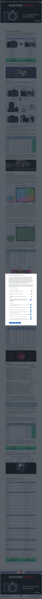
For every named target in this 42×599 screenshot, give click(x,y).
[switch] (31, 291)
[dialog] (21, 299)
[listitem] (21, 289)
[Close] (35, 275)
